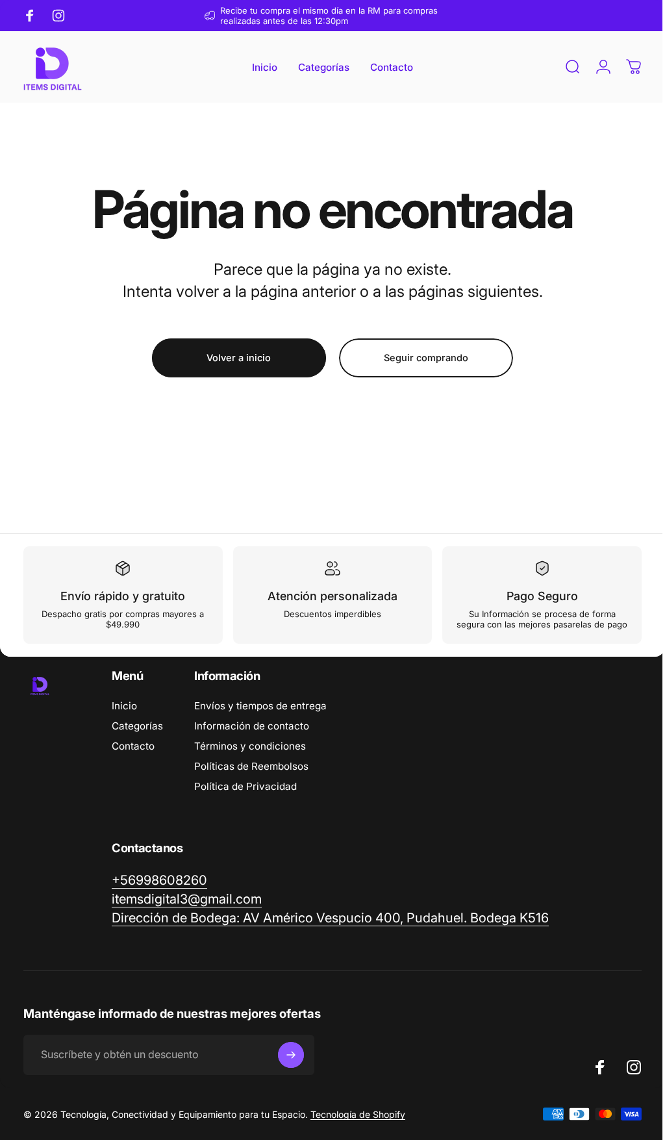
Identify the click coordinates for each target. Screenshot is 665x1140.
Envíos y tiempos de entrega (260, 716)
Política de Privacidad (245, 797)
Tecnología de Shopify (357, 1124)
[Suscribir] (291, 1065)
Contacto (133, 756)
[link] (330, 928)
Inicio (124, 716)
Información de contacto (251, 736)
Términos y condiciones (250, 756)
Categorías (137, 736)
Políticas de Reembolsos (251, 776)
